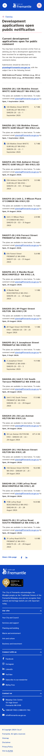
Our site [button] (6, 611)
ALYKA (10, 751)
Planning (9, 17)
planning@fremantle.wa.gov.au (16, 67)
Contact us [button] (7, 693)
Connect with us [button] (9, 652)
